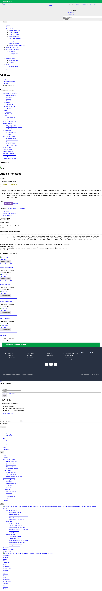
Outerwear (6, 563)
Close (1, 382)
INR (4, 439)
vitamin (1, 165)
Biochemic (9, 97)
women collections (11, 510)
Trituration (9, 101)
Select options (5, 261)
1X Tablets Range (11, 138)
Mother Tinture (7, 123)
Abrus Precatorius (5, 318)
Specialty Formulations (9, 136)
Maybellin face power (9, 157)
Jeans (4, 559)
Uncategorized (7, 149)
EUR (7, 444)
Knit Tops (5, 561)
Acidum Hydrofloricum (6, 267)
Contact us (6, 500)
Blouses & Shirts (7, 568)
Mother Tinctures (11, 129)
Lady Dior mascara (8, 153)
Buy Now (15, 203)
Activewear (6, 555)
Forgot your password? (8, 393)
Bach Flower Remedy (12, 140)
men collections (10, 535)
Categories (6, 449)
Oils (7, 119)
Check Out (71, 14)
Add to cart (8, 203)
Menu (4, 447)
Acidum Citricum (5, 284)
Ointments (9, 134)
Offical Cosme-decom (9, 159)
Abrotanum (3, 335)
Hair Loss (8, 112)
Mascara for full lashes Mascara (18, 516)
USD (7, 442)
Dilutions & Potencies (9, 81)
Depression (9, 104)
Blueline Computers (93, 374)
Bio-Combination (11, 95)
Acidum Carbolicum (6, 301)
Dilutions (5, 83)
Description (6, 211)
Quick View (3, 259)
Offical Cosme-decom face (17, 520)
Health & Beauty (7, 114)
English (5, 432)
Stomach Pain (7, 147)
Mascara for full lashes (9, 155)
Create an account (7, 413)
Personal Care (7, 131)
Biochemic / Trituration (10, 93)
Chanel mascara (8, 151)
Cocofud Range (10, 117)
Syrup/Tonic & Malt (11, 145)
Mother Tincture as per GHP (14, 127)
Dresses (5, 557)
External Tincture (11, 125)
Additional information (9, 213)
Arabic (10, 436)
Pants (4, 564)
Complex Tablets (11, 144)
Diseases (5, 457)
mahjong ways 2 (8, 377)
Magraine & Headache (9, 121)
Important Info (7, 215)
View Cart (71, 13)
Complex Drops (10, 142)
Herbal (5, 116)
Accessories (6, 548)
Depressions (6, 103)
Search (67, 19)
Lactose (8, 99)
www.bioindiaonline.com (14, 374)
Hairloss (5, 110)
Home (4, 80)
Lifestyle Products (11, 132)
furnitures (9, 521)
